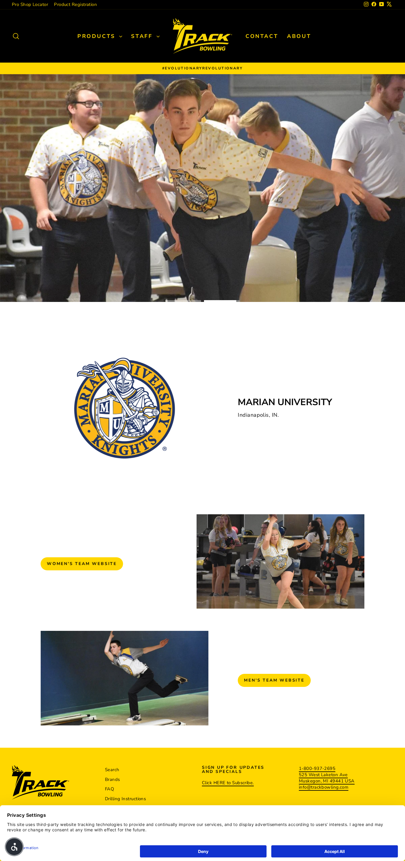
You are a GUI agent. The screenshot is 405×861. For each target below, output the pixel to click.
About (299, 36)
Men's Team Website (274, 680)
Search (112, 770)
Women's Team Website (82, 563)
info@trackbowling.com (323, 787)
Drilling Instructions (125, 799)
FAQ (109, 789)
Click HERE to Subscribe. (228, 783)
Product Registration (75, 4)
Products (97, 36)
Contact (261, 36)
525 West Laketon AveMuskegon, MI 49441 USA (327, 778)
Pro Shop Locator (30, 4)
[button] (14, 846)
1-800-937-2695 (317, 768)
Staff (143, 36)
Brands (112, 779)
